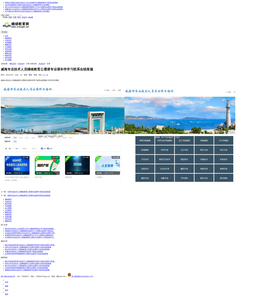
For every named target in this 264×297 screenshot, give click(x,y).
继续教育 (8, 38)
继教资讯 (8, 45)
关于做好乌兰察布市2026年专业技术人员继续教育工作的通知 (27, 11)
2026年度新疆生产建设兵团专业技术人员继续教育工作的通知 (27, 5)
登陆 (10, 17)
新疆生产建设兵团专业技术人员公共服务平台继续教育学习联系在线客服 (31, 3)
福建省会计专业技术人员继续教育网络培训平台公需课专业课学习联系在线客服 (34, 9)
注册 (14, 17)
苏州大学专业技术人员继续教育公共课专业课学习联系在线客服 (28, 247)
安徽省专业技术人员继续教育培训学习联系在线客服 (24, 251)
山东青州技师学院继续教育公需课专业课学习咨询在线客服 (26, 254)
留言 (19, 17)
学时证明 (8, 49)
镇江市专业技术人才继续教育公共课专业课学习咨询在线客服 (27, 249)
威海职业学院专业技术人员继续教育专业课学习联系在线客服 (27, 270)
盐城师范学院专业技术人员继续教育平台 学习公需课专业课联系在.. (29, 235)
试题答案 (8, 51)
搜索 (6, 286)
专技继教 (8, 42)
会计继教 (8, 60)
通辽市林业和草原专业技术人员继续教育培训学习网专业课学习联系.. (30, 245)
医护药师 (8, 58)
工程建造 (8, 47)
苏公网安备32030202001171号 (82, 276)
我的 (6, 294)
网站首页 (12, 64)
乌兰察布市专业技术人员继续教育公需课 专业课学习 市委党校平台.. (29, 237)
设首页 (24, 17)
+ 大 (46, 75)
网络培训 (8, 53)
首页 (6, 36)
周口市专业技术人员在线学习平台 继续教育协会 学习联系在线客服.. (29, 229)
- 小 (43, 75)
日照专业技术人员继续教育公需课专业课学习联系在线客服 (28, 192)
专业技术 (8, 40)
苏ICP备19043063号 (8, 276)
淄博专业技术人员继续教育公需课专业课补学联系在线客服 (28, 195)
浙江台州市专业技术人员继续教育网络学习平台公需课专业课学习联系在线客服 (34, 7)
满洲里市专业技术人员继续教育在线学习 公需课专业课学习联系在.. (29, 231)
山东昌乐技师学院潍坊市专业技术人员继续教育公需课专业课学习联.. (30, 233)
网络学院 (8, 55)
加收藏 (30, 17)
